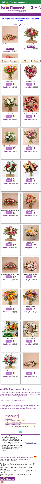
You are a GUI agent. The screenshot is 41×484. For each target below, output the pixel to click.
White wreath (30, 339)
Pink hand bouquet (30, 371)
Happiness (30, 242)
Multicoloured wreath (31, 114)
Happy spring (30, 306)
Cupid (31, 44)
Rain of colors (30, 178)
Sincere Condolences (10, 146)
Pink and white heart (30, 274)
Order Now (9, 48)
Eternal (10, 114)
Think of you (10, 82)
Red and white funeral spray (10, 210)
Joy (10, 306)
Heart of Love (30, 82)
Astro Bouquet (10, 339)
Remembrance (30, 210)
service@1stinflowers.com (27, 426)
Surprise (30, 146)
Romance (10, 371)
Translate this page (31, 443)
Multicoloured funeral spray (10, 274)
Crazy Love (10, 178)
